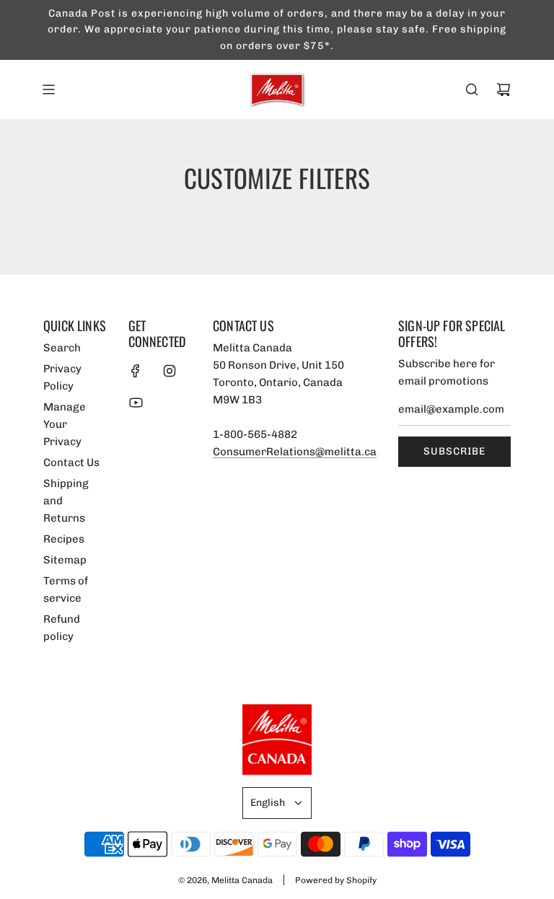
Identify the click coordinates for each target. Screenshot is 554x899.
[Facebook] (135, 371)
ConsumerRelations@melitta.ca (295, 451)
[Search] (472, 89)
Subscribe (454, 451)
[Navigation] (48, 89)
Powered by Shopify (336, 880)
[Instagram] (169, 371)
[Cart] (503, 89)
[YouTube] (135, 402)
